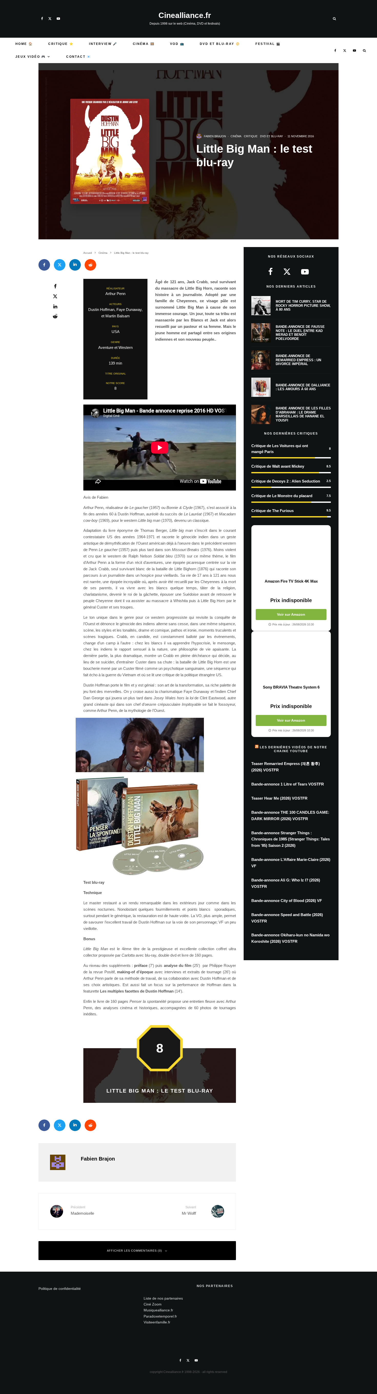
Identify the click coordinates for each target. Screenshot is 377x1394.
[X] (50, 18)
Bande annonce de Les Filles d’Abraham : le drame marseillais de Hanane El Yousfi (303, 414)
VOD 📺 (177, 44)
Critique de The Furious (272, 510)
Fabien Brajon (215, 136)
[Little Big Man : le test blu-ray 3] (159, 745)
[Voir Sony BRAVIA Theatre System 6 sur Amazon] (291, 658)
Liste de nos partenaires (163, 1298)
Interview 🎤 (103, 44)
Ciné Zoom (153, 1304)
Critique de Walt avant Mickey (277, 466)
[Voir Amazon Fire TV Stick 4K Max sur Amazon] (291, 552)
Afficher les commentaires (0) (134, 1250)
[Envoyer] (90, 265)
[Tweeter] (59, 265)
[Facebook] (42, 18)
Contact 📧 (78, 56)
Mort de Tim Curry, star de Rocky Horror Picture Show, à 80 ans (303, 305)
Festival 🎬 (268, 44)
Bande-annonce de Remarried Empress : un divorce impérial (298, 360)
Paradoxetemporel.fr (160, 1316)
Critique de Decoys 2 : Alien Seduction (285, 481)
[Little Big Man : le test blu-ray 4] (159, 826)
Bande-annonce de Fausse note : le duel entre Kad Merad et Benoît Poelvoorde (300, 333)
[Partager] (44, 265)
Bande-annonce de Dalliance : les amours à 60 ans (303, 387)
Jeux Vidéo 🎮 (30, 56)
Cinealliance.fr (184, 15)
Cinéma (236, 136)
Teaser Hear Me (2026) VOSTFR (279, 798)
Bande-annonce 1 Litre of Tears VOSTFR (287, 784)
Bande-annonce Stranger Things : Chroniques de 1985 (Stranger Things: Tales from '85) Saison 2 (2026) (290, 839)
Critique (250, 136)
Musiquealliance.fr (158, 1310)
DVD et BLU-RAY (271, 136)
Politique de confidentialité (59, 1289)
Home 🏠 (24, 44)
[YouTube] (58, 18)
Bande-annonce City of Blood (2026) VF (286, 900)
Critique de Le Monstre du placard (281, 496)
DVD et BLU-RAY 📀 (220, 44)
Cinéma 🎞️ (144, 44)
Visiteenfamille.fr (157, 1322)
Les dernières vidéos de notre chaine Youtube (293, 749)
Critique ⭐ (61, 44)
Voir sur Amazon (291, 614)
